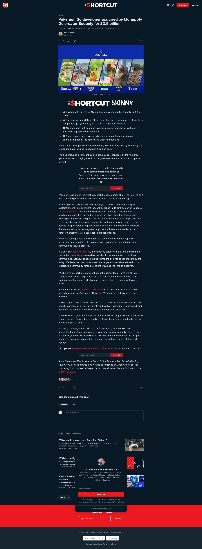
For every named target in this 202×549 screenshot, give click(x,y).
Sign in (195, 5)
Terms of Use (112, 500)
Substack (89, 544)
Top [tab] (61, 434)
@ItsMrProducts (66, 372)
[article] (101, 446)
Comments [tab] (64, 404)
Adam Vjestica (69, 33)
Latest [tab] (67, 434)
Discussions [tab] (76, 434)
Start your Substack (95, 538)
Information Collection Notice (100, 502)
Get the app (112, 538)
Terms (105, 532)
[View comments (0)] (69, 40)
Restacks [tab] (73, 404)
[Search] (168, 5)
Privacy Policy (118, 502)
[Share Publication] (173, 5)
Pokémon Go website (92, 289)
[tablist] (68, 404)
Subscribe (182, 5)
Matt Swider (73, 448)
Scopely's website (80, 251)
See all (63, 497)
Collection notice (116, 532)
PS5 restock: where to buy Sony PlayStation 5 (82, 440)
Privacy (99, 532)
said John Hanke (67, 211)
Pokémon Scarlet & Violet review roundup (94, 348)
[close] (123, 459)
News (60, 15)
